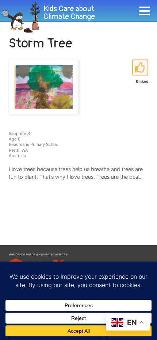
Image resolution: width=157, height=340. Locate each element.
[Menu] (146, 12)
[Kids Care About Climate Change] (69, 17)
